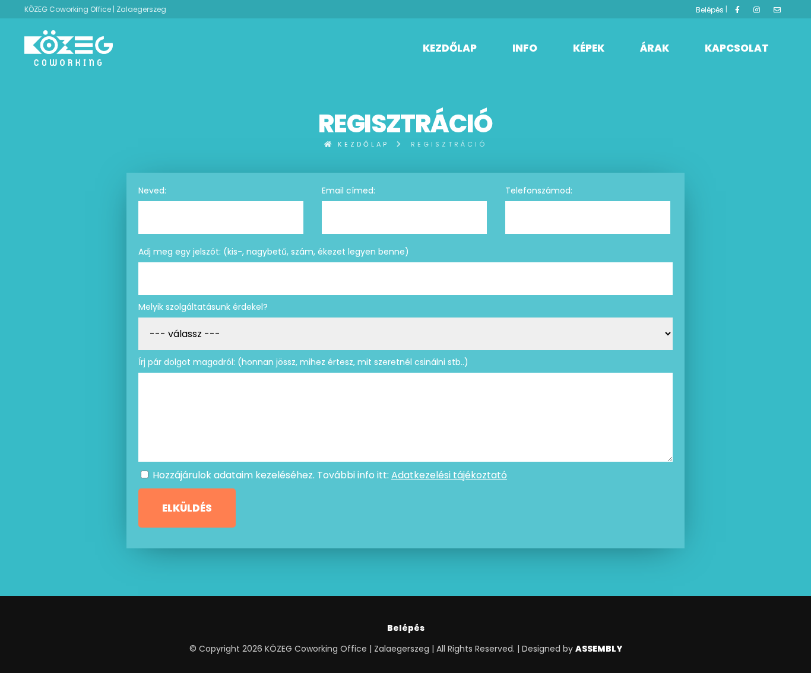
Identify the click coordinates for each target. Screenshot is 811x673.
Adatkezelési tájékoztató (449, 475)
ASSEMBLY (598, 649)
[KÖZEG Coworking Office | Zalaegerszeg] (68, 48)
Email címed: (348, 190)
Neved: (152, 190)
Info (524, 48)
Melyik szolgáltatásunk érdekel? (203, 307)
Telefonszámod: (538, 190)
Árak (654, 48)
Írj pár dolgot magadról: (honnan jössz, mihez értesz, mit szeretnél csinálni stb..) (303, 362)
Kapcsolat (737, 48)
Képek (588, 48)
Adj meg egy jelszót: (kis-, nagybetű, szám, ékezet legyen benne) (273, 252)
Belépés (710, 10)
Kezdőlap (450, 48)
